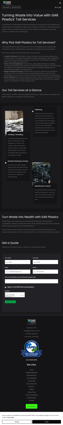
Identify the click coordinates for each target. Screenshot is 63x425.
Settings (17, 422)
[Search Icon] (56, 7)
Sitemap (31, 400)
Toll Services (31, 381)
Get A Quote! (6, 7)
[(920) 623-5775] (57, 7)
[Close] (61, 413)
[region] (31, 418)
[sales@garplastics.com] (60, 7)
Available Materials (31, 372)
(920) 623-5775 (31, 328)
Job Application (31, 397)
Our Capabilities (31, 378)
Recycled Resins (31, 375)
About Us (31, 386)
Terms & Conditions (31, 395)
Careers (31, 389)
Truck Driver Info (16, 7)
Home (31, 370)
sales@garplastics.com (31, 331)
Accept (46, 422)
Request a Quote (10, 301)
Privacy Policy (10, 417)
